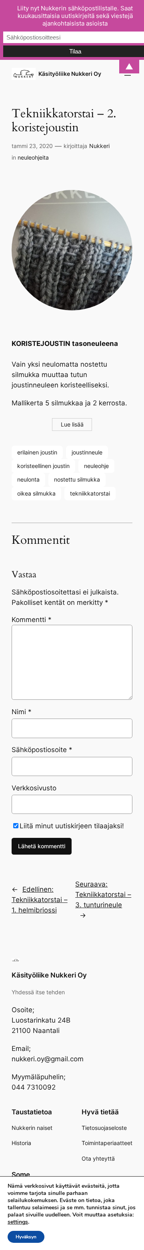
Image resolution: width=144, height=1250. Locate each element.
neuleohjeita (33, 157)
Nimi (22, 712)
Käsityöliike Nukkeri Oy (69, 73)
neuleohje (96, 465)
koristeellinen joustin (43, 465)
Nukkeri (99, 145)
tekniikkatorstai (90, 493)
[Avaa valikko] (127, 74)
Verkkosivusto (34, 788)
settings (18, 1222)
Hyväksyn (26, 1237)
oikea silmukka (36, 493)
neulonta (28, 479)
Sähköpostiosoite (42, 750)
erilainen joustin (37, 452)
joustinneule (87, 452)
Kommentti (32, 620)
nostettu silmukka (77, 479)
